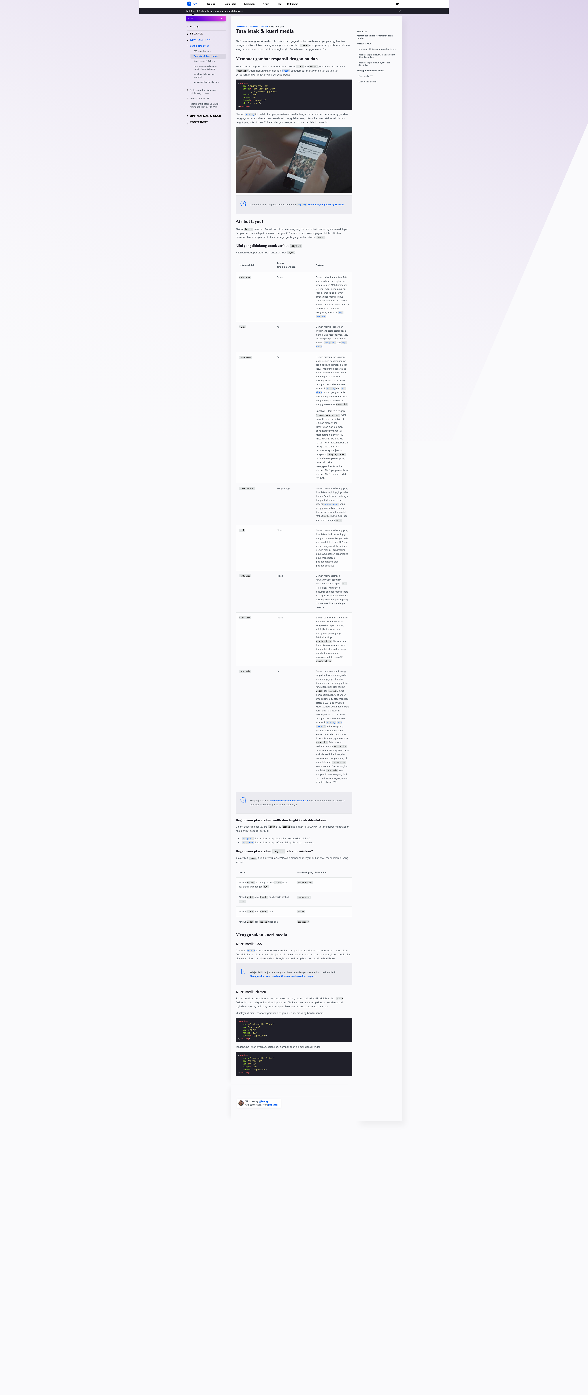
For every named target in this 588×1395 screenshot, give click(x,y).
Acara (266, 4)
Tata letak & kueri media (206, 56)
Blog (279, 4)
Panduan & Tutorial (259, 26)
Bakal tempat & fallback (204, 61)
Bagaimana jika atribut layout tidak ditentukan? (374, 64)
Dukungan (292, 4)
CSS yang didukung (202, 50)
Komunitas (249, 4)
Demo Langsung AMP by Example (326, 204)
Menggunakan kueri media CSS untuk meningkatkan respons (282, 976)
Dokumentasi (229, 4)
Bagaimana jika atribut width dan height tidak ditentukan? (376, 56)
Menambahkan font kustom (206, 82)
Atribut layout (364, 43)
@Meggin (264, 1101)
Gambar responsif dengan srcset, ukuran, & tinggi (205, 67)
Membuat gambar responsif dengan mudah (375, 37)
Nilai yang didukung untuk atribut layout (377, 49)
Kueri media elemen (367, 81)
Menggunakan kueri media (370, 70)
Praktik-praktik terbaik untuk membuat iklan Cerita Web (204, 105)
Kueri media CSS (365, 76)
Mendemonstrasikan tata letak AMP (289, 800)
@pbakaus (273, 1104)
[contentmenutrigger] (378, 32)
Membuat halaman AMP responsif (205, 75)
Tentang (211, 4)
